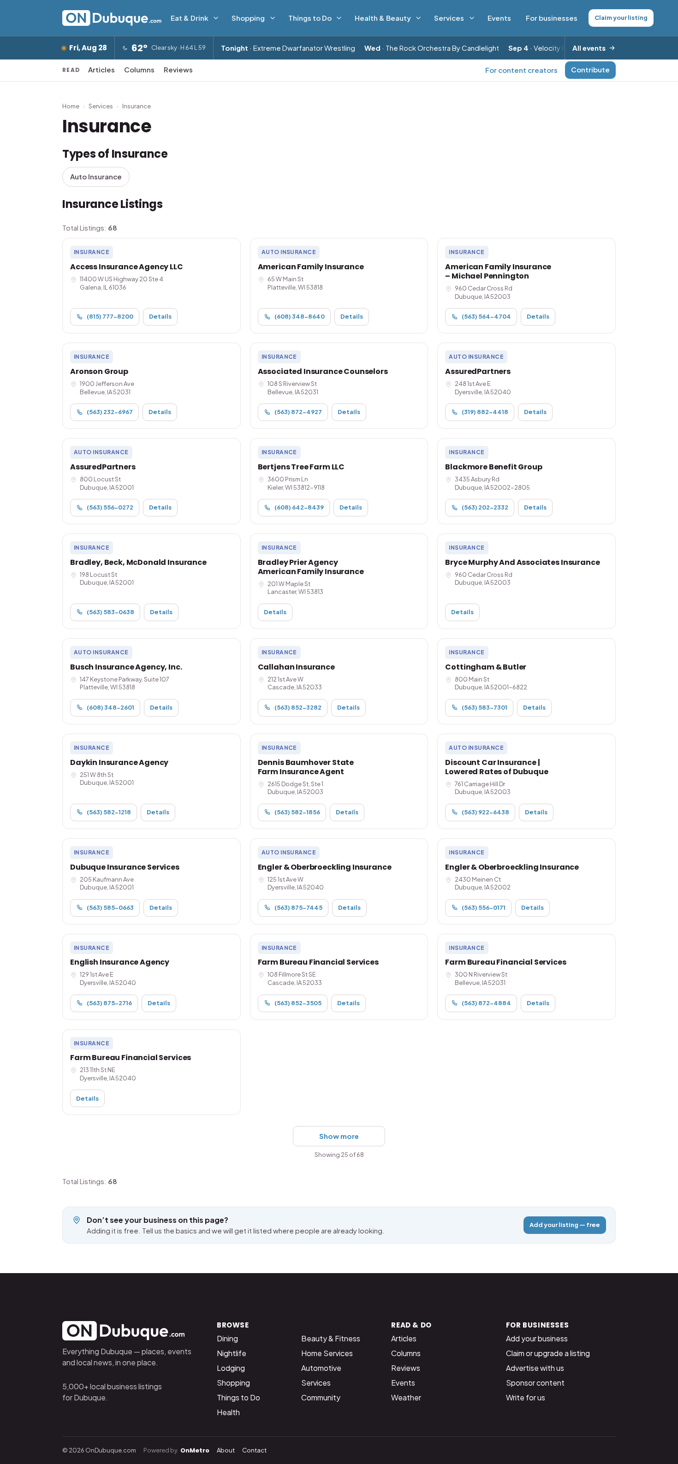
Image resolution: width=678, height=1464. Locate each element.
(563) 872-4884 (486, 1003)
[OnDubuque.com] (111, 18)
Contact (254, 1450)
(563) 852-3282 (297, 707)
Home (70, 106)
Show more (339, 1136)
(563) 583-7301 (484, 707)
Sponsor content (535, 1382)
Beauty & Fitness (330, 1338)
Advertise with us (535, 1368)
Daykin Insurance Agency (119, 762)
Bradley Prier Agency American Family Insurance (311, 567)
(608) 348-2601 (110, 707)
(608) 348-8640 (299, 316)
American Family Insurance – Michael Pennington (498, 271)
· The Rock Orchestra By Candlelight (431, 47)
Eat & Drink (189, 17)
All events (589, 47)
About (226, 1450)
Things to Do (310, 17)
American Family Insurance (311, 266)
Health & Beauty (383, 17)
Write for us (525, 1397)
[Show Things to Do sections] (339, 18)
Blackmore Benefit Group (493, 467)
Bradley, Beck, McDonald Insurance (138, 562)
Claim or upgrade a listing (548, 1353)
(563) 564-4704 (486, 316)
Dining (227, 1338)
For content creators (521, 69)
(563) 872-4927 (298, 411)
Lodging (231, 1368)
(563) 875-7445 (298, 907)
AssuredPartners (478, 371)
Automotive (321, 1368)
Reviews (178, 69)
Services (449, 17)
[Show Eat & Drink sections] (215, 18)
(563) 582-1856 (297, 812)
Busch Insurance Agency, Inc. (126, 667)
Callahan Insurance (296, 667)
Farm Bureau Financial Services (318, 962)
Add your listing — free (564, 1224)
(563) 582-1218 (109, 812)
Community (320, 1397)
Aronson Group (99, 371)
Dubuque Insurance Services (124, 867)
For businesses (551, 17)
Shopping (248, 17)
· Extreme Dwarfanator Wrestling (288, 47)
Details (160, 316)
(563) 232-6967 (110, 411)
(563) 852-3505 (297, 1003)
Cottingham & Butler (485, 667)
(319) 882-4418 (485, 411)
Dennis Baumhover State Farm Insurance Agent (306, 767)
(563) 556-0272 (110, 507)
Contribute (590, 69)
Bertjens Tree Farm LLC (301, 467)
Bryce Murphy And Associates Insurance (522, 562)
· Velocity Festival (547, 47)
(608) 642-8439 (299, 507)
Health (228, 1412)
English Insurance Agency (119, 962)
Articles (101, 69)
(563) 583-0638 (110, 612)
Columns (139, 69)
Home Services (327, 1353)
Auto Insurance (96, 176)
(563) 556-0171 (484, 907)
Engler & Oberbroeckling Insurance (325, 867)
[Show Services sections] (471, 18)
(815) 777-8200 (110, 316)
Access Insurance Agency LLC (126, 266)
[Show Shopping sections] (272, 18)
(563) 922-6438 (485, 812)
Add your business (537, 1338)
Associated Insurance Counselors (323, 371)
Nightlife (231, 1353)
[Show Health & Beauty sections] (418, 18)
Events (499, 17)
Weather (406, 1397)
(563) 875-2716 (109, 1003)
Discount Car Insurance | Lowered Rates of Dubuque (496, 767)
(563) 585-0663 (110, 907)
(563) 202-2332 (485, 507)
